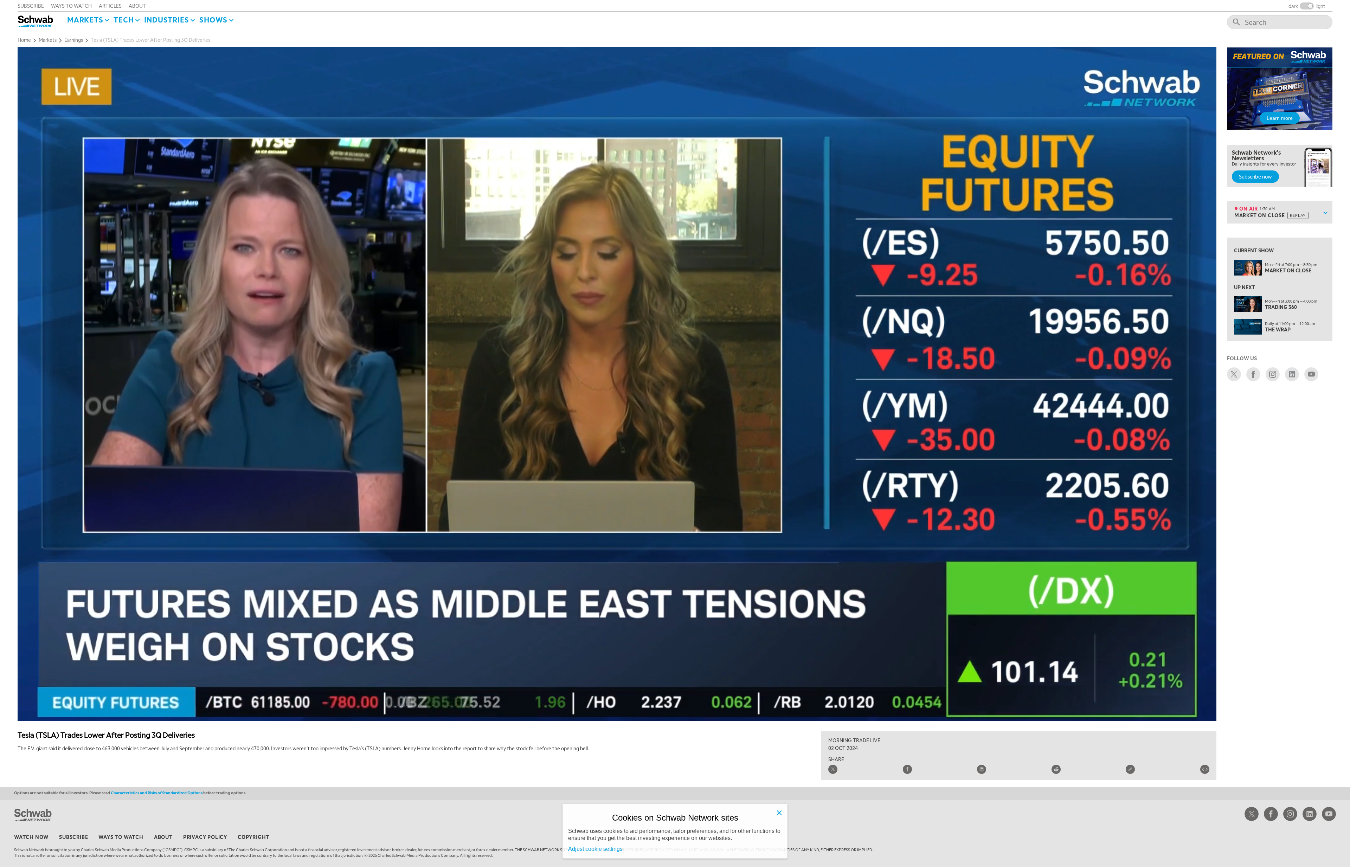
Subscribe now (1255, 176)
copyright (253, 837)
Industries (166, 19)
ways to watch (71, 5)
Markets (85, 19)
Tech (124, 19)
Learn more (1280, 118)
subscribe (31, 5)
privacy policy (205, 837)
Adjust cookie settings (595, 849)
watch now (31, 837)
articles (110, 5)
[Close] (779, 812)
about (137, 5)
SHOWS (213, 19)
